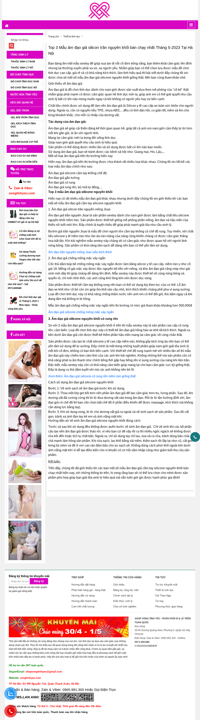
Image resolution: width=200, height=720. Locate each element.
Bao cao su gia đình (24, 155)
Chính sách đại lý (123, 595)
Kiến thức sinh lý (123, 601)
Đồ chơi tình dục (22, 74)
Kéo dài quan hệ (21, 102)
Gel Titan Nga (163, 595)
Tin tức (20, 203)
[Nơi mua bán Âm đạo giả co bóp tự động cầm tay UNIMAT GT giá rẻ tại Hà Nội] (13, 213)
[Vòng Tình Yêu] (100, 10)
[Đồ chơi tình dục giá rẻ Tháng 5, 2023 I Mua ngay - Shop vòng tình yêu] (13, 300)
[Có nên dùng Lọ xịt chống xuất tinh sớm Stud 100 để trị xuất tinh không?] (13, 234)
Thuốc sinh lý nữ (22, 67)
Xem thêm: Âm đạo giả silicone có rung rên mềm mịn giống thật (92, 376)
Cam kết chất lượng (82, 606)
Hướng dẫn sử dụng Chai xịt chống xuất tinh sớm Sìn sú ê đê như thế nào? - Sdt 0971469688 (25, 280)
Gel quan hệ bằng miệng (23, 134)
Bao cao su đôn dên (24, 161)
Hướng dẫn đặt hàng (83, 584)
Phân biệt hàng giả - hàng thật (88, 590)
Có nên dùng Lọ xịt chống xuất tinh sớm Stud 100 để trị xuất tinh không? (24, 237)
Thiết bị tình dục (164, 590)
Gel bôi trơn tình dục (25, 117)
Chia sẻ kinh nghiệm (124, 606)
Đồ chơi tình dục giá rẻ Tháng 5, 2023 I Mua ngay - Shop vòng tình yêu (24, 303)
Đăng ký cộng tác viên (126, 590)
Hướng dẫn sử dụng (83, 595)
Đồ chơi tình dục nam (25, 81)
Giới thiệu (118, 584)
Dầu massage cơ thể (24, 142)
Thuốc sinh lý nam (23, 61)
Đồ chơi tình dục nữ (24, 87)
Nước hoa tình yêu (23, 94)
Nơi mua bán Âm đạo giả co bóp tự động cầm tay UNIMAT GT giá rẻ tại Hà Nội (23, 216)
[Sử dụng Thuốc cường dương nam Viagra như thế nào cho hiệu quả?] (13, 255)
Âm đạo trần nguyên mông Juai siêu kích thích (80, 252)
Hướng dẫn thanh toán (84, 601)
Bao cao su (18, 148)
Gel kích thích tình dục (23, 125)
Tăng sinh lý (19, 54)
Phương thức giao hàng (168, 606)
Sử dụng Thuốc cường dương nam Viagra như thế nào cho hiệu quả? (24, 257)
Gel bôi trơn (19, 110)
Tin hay (159, 601)
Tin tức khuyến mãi (166, 584)
